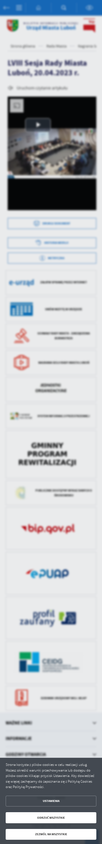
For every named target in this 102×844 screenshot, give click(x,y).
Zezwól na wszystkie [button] (51, 834)
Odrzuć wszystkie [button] (51, 818)
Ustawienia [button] (51, 801)
